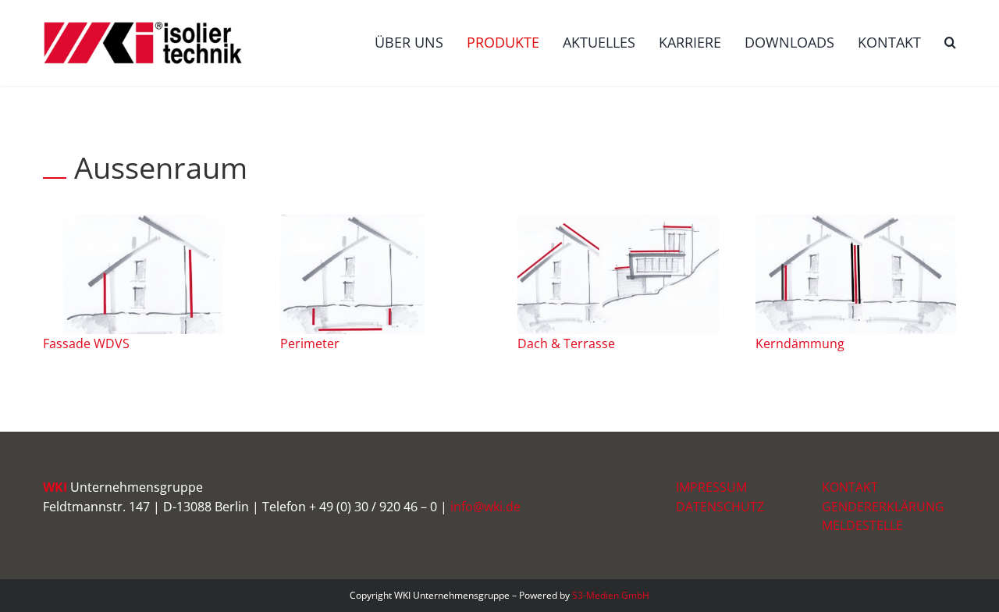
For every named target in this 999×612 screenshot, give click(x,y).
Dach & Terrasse (566, 343)
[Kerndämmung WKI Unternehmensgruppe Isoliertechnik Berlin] (855, 221)
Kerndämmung (799, 343)
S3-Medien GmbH (610, 595)
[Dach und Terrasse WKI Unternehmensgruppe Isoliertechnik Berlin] (617, 221)
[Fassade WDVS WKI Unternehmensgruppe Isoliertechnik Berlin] (143, 221)
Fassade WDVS (86, 343)
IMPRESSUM (711, 487)
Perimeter (310, 343)
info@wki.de (485, 506)
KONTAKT (850, 487)
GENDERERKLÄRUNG (883, 506)
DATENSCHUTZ (720, 506)
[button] (950, 43)
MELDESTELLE (862, 525)
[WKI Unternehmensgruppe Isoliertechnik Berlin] (380, 221)
